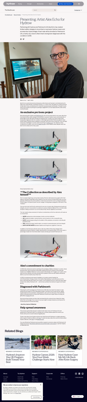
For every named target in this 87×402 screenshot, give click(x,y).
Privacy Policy (18, 393)
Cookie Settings (36, 397)
